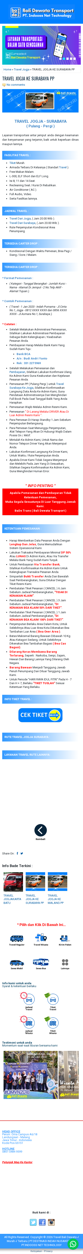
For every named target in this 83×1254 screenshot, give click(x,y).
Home (7, 69)
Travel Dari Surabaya (22, 223)
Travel (63, 167)
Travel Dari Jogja (20, 218)
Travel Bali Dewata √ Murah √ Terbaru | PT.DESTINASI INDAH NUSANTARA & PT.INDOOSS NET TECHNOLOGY (43, 1241)
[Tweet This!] (21, 853)
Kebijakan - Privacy (41, 1251)
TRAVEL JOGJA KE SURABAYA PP (28, 78)
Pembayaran (17, 372)
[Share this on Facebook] (17, 853)
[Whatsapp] (73, 1244)
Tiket (13, 163)
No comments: (16, 84)
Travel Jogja (21, 69)
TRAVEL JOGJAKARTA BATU (12, 899)
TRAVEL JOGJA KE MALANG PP (56, 899)
